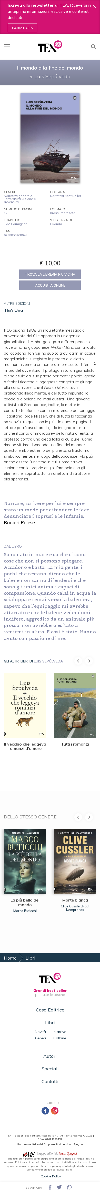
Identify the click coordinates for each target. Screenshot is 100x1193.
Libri (30, 958)
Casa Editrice (50, 1010)
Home (10, 958)
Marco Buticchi (25, 911)
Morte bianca (75, 900)
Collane (59, 1038)
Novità (40, 1031)
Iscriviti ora (22, 28)
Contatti (50, 1081)
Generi (40, 1038)
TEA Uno (13, 310)
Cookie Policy (51, 1176)
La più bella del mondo (25, 902)
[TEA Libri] (50, 46)
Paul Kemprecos (77, 908)
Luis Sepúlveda (48, 661)
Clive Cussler (71, 906)
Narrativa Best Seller (65, 196)
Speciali (50, 1069)
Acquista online (50, 285)
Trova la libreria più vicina (50, 274)
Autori (50, 1056)
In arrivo (59, 1031)
